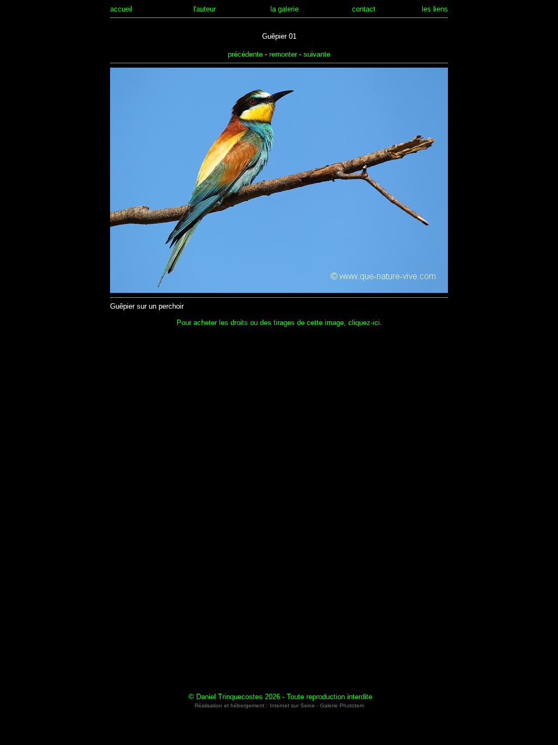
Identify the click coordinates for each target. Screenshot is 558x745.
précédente (245, 54)
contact (363, 9)
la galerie (284, 9)
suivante (317, 54)
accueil (121, 9)
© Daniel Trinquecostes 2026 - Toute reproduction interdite (280, 697)
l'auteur (204, 9)
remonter (283, 54)
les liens (435, 9)
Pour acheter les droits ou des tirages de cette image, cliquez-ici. (279, 323)
